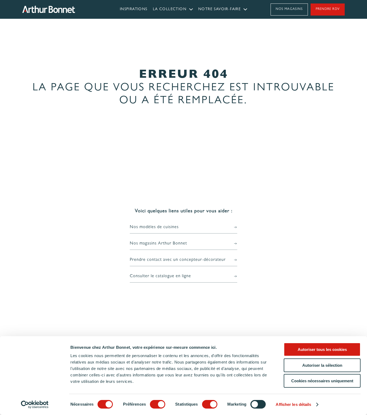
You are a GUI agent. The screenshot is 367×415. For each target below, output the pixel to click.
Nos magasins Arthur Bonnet (158, 244)
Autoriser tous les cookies (322, 349)
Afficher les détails (293, 404)
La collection (169, 9)
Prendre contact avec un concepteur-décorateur (178, 260)
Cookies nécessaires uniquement (322, 381)
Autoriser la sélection (322, 365)
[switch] (157, 404)
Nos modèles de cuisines (154, 227)
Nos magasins (289, 9)
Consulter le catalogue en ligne (160, 276)
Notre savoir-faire (219, 9)
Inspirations (133, 9)
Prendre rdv (328, 9)
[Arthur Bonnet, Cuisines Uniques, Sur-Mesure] (62, 9)
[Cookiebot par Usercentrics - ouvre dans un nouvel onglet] (34, 405)
